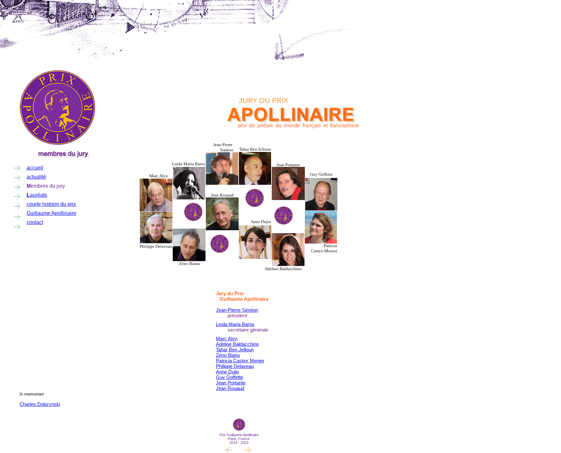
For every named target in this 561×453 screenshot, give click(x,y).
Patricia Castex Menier (240, 360)
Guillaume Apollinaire (51, 213)
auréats (38, 195)
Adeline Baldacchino (237, 344)
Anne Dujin (227, 371)
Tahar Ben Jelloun (235, 349)
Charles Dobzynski (39, 404)
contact (35, 222)
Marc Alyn (226, 338)
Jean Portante (230, 382)
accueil (35, 167)
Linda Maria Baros (235, 324)
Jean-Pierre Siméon (237, 310)
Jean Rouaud (230, 388)
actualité (36, 177)
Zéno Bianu (228, 355)
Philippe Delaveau (235, 366)
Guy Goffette (229, 377)
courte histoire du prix (51, 204)
